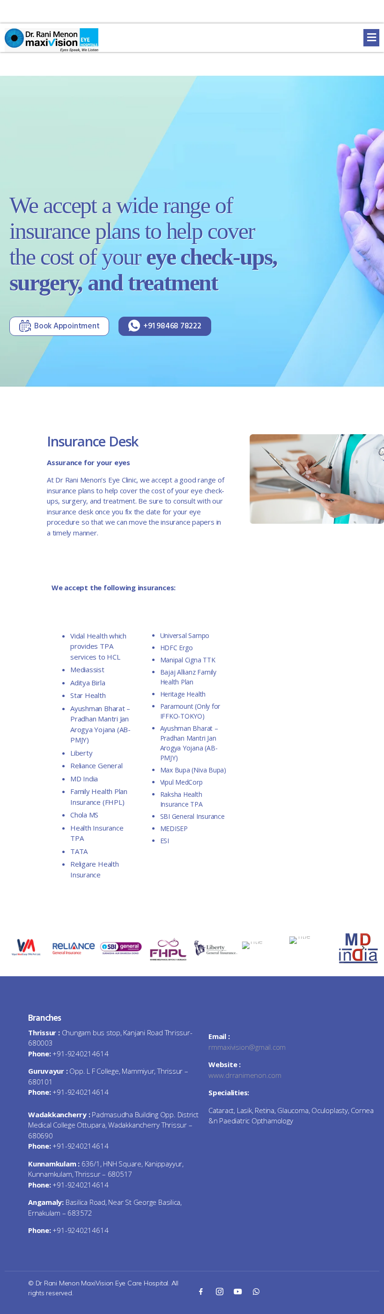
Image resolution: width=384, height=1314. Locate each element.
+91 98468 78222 (172, 326)
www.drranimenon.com (244, 1075)
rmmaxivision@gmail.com (247, 1047)
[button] (371, 37)
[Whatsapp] (256, 1291)
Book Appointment (66, 326)
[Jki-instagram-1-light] (219, 1291)
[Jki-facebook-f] (201, 1291)
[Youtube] (238, 1291)
